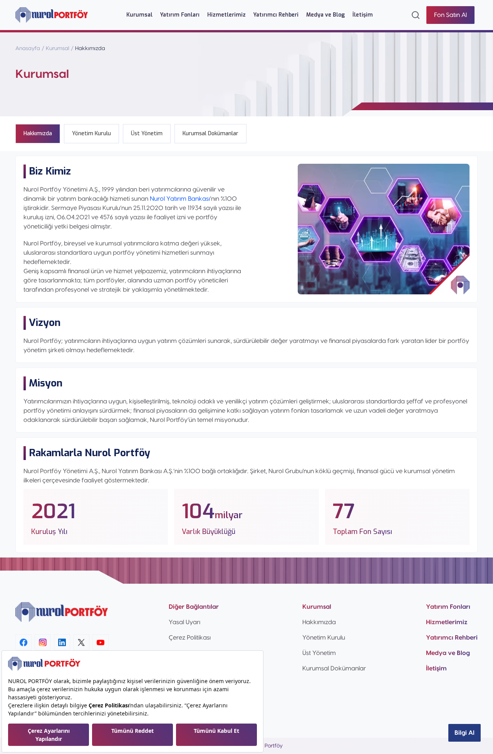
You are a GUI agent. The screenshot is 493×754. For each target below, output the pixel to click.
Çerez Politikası (190, 638)
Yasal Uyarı (184, 622)
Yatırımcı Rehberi (275, 14)
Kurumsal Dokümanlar (334, 668)
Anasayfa (27, 48)
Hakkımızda (319, 622)
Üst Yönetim (319, 653)
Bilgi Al (464, 733)
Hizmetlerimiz (226, 14)
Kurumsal (139, 14)
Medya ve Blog (325, 14)
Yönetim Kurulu (323, 638)
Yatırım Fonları (180, 14)
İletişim (362, 14)
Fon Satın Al (450, 15)
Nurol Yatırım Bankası (179, 199)
